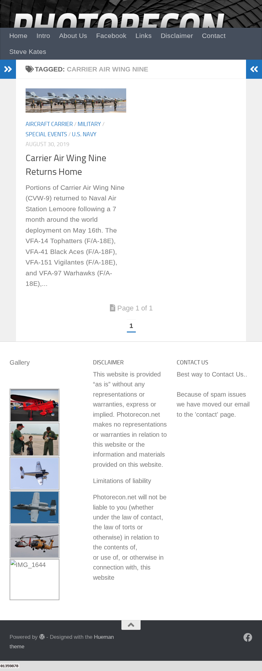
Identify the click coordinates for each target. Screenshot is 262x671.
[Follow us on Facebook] (247, 637)
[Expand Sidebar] (8, 69)
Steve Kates (27, 51)
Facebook (111, 35)
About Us (73, 35)
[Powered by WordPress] (42, 636)
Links (143, 35)
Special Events (46, 134)
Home (18, 35)
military (89, 124)
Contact (214, 35)
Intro (43, 35)
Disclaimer (177, 35)
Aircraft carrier (49, 124)
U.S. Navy (84, 134)
